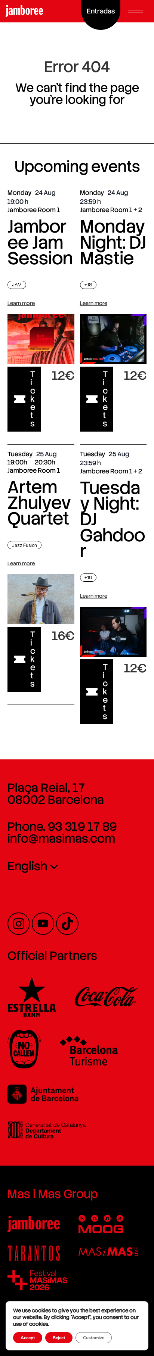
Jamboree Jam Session (40, 242)
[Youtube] (43, 923)
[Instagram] (18, 923)
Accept (28, 1338)
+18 (88, 284)
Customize (93, 1338)
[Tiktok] (67, 923)
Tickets (32, 399)
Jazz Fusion (24, 545)
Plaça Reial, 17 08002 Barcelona (55, 794)
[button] (135, 11)
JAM (17, 284)
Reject (59, 1338)
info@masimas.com (61, 838)
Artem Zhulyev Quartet (39, 503)
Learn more (21, 303)
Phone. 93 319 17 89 (62, 826)
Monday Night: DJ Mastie (113, 242)
